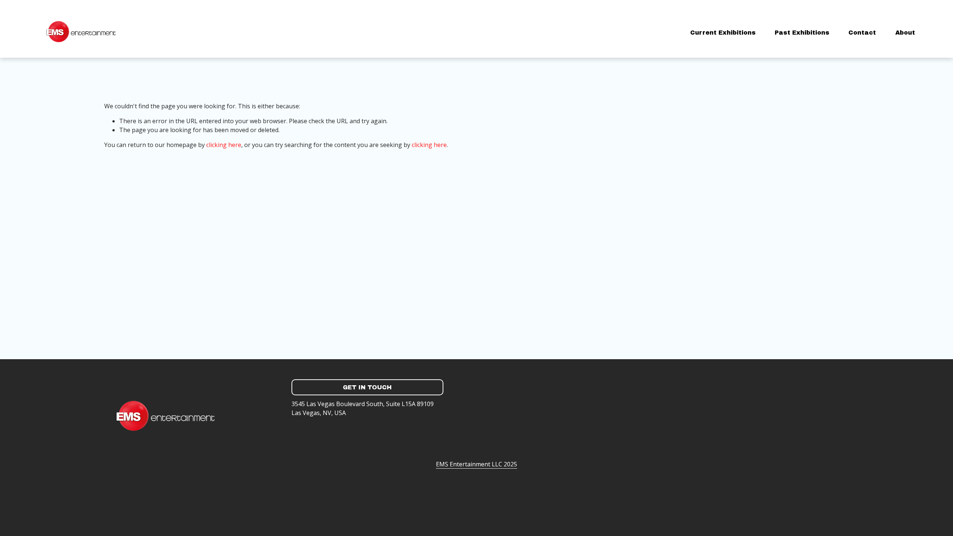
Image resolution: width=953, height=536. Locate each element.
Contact (862, 32)
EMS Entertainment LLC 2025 (476, 464)
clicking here (223, 145)
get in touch (367, 387)
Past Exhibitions (802, 32)
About (905, 32)
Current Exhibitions (723, 32)
